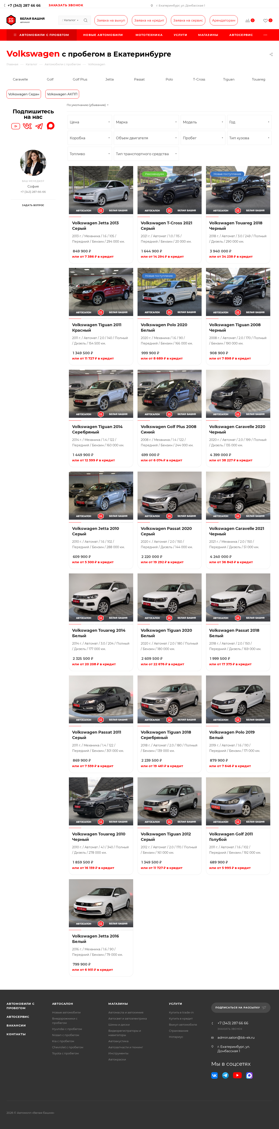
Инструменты (118, 1053)
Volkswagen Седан (23, 94)
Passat (139, 79)
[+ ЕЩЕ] (265, 35)
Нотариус (176, 1036)
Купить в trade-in (181, 1012)
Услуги (175, 1003)
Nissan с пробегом (65, 1035)
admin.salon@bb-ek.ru (236, 1037)
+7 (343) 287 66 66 (24, 5)
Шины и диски (119, 1024)
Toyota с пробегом (65, 1053)
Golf (50, 79)
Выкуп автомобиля (183, 1024)
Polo (169, 79)
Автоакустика (118, 1041)
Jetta (109, 79)
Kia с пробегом (63, 1041)
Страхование (178, 1030)
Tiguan (229, 79)
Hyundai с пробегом (67, 1029)
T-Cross (199, 79)
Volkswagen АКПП (62, 94)
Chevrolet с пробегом (67, 1047)
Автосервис (18, 1016)
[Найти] (85, 20)
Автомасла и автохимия (125, 1012)
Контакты (16, 1034)
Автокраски (117, 1059)
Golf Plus (80, 79)
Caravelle (20, 79)
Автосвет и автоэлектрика (127, 1018)
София (33, 186)
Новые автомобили (66, 1012)
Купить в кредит (181, 1018)
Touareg (258, 79)
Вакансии (16, 1025)
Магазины (118, 1003)
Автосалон (62, 1003)
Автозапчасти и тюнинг (125, 1047)
